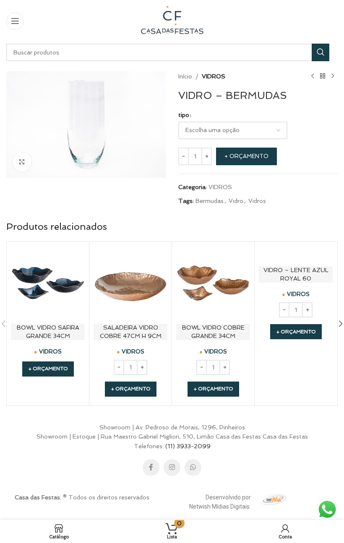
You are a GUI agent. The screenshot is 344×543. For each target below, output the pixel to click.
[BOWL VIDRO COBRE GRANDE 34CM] (213, 283)
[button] (130, 389)
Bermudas (209, 200)
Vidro (236, 200)
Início (185, 76)
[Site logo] (172, 20)
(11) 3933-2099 (188, 446)
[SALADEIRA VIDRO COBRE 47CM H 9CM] (130, 283)
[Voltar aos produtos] (323, 76)
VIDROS (213, 76)
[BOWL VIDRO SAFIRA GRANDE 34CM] (48, 283)
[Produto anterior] (313, 76)
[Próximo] (333, 76)
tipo (183, 115)
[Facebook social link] (151, 467)
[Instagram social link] (172, 467)
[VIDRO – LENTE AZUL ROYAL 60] (296, 254)
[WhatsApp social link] (193, 467)
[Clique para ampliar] (22, 162)
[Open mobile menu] (15, 21)
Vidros (257, 200)
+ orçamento (246, 156)
